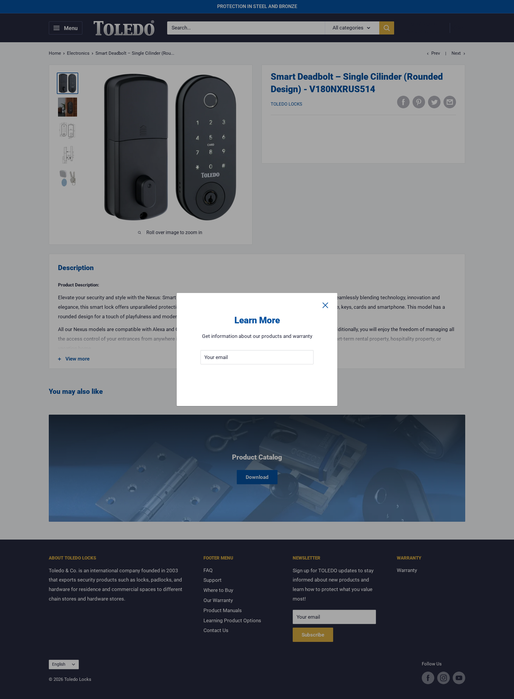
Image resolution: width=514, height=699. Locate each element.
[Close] (325, 305)
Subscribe (257, 375)
